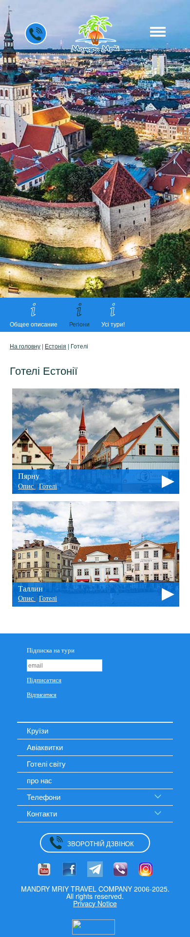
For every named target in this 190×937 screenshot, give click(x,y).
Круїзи (37, 730)
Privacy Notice (95, 903)
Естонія (55, 346)
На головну (25, 346)
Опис (27, 486)
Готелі (48, 486)
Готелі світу (46, 763)
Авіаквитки (45, 747)
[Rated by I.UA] (93, 926)
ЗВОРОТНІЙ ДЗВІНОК (100, 843)
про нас (39, 780)
